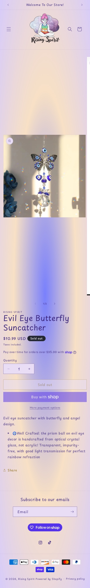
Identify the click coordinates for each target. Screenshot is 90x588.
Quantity (10, 360)
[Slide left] (35, 303)
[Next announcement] (82, 5)
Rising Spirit (27, 579)
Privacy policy (75, 579)
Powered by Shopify (49, 579)
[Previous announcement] (8, 5)
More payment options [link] (45, 407)
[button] (9, 29)
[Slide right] (54, 303)
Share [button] (12, 470)
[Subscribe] (72, 512)
